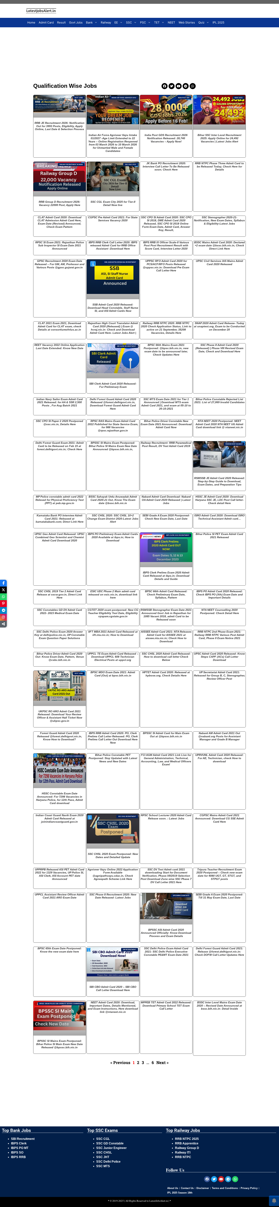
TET (157, 22)
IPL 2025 (218, 22)
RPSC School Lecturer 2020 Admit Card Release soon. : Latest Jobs (166, 817)
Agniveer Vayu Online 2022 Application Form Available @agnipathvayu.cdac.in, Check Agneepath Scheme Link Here (113, 874)
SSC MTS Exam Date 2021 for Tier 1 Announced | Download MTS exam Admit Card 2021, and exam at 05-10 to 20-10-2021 (166, 404)
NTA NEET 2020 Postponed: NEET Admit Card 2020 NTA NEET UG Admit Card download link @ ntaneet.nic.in (219, 424)
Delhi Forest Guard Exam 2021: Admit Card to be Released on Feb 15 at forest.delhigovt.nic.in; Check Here (59, 446)
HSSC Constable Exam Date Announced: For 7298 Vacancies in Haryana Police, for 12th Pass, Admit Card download (59, 798)
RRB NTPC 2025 (187, 1138)
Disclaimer (202, 1188)
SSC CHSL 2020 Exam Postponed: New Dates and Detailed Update (113, 855)
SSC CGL (103, 1138)
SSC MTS (103, 1166)
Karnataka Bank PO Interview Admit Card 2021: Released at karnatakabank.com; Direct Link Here (60, 518)
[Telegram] (186, 86)
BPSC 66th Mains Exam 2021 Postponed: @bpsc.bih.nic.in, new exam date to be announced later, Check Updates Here (166, 349)
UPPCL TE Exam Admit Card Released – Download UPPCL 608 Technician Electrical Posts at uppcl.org (112, 657)
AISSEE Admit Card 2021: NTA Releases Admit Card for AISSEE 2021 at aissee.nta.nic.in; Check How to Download (166, 636)
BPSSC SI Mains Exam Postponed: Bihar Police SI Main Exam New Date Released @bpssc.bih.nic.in (59, 1044)
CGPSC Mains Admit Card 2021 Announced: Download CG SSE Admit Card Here (219, 818)
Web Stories (187, 22)
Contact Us (187, 1188)
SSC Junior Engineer (111, 1148)
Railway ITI (182, 1152)
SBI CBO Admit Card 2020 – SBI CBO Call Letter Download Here (112, 988)
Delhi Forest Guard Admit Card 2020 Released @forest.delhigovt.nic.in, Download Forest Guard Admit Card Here (113, 404)
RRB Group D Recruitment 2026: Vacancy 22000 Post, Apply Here (59, 203)
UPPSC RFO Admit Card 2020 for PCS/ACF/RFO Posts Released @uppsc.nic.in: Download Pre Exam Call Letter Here (166, 265)
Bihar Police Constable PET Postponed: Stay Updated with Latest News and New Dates (113, 758)
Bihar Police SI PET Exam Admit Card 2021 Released (219, 535)
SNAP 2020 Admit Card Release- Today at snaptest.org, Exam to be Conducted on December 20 (219, 326)
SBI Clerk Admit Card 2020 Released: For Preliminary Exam (112, 385)
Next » (162, 1062)
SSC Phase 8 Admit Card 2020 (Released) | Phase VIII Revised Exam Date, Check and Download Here (219, 348)
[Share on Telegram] (3, 610)
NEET (171, 22)
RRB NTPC (183, 1157)
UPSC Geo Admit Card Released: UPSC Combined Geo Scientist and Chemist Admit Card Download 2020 (59, 537)
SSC (129, 22)
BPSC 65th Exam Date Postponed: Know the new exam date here (60, 950)
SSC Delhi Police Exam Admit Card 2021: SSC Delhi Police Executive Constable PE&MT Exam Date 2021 (166, 951)
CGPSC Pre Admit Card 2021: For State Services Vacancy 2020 (113, 219)
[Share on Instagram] (3, 617)
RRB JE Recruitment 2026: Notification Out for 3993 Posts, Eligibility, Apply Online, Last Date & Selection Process (59, 126)
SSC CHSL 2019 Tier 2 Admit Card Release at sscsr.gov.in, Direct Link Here (59, 594)
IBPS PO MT (19, 1148)
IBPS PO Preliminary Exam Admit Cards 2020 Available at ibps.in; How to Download (113, 537)
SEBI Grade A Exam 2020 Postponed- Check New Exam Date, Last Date (166, 517)
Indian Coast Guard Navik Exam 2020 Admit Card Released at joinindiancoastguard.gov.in (60, 818)
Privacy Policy (249, 1188)
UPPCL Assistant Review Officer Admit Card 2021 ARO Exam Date (59, 896)
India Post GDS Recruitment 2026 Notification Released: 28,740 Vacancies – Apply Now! (166, 138)
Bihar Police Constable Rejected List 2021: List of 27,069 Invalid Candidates (219, 401)
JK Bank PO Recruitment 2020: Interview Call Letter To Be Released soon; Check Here (166, 166)
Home (31, 22)
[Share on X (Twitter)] (3, 590)
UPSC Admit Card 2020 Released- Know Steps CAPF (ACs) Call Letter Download (219, 657)
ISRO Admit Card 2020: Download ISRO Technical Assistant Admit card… (219, 517)
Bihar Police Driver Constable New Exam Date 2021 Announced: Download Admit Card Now (166, 424)
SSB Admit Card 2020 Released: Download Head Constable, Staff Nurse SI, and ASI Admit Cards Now (113, 308)
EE (116, 22)
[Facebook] (165, 86)
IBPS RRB (19, 1157)
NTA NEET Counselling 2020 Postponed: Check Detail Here (219, 611)
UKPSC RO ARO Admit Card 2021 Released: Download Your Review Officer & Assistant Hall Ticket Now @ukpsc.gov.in (59, 716)
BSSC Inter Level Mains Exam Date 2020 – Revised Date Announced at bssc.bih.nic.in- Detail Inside (219, 1005)
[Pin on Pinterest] (3, 603)
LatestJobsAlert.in (158, 1200)
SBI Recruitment (23, 1138)
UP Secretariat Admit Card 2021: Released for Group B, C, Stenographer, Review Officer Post (219, 675)
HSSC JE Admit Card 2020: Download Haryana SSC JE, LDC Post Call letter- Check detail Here (219, 500)
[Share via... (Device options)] (3, 624)
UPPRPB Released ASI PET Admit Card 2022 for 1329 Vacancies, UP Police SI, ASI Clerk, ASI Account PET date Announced (59, 874)
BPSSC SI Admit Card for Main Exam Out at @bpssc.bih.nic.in (166, 735)
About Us (172, 1188)
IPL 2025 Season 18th (179, 1192)
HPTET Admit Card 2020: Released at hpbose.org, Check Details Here (166, 674)
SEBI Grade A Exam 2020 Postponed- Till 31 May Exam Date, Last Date (219, 896)
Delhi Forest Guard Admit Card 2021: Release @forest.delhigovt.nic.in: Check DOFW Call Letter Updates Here (219, 951)
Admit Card (46, 22)
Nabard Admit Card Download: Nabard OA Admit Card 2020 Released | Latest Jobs (166, 500)
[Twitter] (172, 86)
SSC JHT (103, 1157)
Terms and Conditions (225, 1188)
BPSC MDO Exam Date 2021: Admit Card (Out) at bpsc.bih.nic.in (113, 674)
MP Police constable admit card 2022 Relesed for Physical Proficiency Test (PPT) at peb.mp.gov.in (59, 500)
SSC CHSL (104, 1152)
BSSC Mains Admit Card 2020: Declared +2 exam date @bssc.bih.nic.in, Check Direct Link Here (219, 245)
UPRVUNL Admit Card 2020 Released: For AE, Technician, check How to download (219, 758)
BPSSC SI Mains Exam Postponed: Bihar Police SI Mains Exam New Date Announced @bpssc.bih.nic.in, (113, 446)
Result (61, 22)
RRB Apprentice (186, 1143)
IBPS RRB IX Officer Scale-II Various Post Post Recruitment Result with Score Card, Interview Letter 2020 (166, 245)
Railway (106, 22)
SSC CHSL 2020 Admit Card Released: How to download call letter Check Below (166, 657)
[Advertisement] (116, 55)
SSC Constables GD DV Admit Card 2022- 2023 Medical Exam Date (59, 611)
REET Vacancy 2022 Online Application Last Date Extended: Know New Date (59, 346)
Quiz (201, 22)
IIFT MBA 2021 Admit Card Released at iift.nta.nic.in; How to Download (113, 633)
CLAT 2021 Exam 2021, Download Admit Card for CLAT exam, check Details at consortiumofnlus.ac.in (59, 326)
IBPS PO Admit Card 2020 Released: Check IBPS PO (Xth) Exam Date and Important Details (219, 594)
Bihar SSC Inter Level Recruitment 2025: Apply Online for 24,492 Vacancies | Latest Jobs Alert (219, 138)
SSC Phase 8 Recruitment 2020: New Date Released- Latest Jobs (112, 896)
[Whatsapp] (193, 86)
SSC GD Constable (110, 1143)
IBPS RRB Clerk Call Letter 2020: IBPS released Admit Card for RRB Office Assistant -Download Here (113, 245)
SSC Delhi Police (108, 1161)
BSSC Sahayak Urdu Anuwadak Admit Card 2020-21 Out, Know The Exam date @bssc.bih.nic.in (113, 500)
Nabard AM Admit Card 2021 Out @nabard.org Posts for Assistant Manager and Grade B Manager (219, 736)
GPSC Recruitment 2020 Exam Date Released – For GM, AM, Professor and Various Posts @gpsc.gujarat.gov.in (59, 264)
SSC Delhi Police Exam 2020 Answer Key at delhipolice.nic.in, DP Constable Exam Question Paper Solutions (59, 635)
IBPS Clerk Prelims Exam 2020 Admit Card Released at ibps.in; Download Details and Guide (166, 575)
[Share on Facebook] (3, 583)
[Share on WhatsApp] (3, 596)
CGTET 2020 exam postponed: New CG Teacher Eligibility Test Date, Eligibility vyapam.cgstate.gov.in (113, 613)
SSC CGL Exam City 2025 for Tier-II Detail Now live (113, 203)
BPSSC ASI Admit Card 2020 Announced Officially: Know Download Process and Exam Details (166, 933)
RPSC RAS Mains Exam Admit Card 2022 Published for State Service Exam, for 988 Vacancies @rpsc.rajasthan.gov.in (113, 425)
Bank (89, 22)
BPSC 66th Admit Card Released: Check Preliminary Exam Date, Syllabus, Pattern (166, 594)
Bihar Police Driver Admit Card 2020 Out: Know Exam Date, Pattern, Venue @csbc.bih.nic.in (59, 657)
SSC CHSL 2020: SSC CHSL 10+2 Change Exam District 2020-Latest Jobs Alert (112, 518)
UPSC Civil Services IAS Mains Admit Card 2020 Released (219, 262)
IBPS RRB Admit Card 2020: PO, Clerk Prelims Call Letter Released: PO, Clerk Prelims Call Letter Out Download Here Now (113, 738)
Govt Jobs (76, 22)
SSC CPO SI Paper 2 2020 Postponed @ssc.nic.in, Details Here (59, 422)
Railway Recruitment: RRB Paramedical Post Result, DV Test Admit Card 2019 (166, 444)
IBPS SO (17, 1152)
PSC (143, 22)
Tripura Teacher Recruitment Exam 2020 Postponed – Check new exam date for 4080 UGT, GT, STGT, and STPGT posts (219, 874)
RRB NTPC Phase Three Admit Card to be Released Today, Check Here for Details (219, 166)
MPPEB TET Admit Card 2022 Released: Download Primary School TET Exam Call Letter (166, 1005)
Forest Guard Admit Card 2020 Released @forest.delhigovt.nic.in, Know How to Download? (59, 736)
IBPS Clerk (19, 1143)
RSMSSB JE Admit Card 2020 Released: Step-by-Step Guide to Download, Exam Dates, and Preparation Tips (219, 481)
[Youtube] (179, 86)
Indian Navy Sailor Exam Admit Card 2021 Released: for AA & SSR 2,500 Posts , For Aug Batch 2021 (59, 402)
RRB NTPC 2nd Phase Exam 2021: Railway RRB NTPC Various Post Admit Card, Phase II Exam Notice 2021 (219, 635)
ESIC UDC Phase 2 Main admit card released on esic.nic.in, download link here (112, 594)
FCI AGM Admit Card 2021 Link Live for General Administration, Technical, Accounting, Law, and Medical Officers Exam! (166, 759)
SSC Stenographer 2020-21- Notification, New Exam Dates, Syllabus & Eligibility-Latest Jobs (219, 220)
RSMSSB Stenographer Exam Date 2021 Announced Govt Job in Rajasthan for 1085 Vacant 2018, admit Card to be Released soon (166, 614)
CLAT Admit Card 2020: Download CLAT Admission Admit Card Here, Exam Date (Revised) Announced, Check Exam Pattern (59, 222)
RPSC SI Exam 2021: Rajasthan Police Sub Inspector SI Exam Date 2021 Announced (59, 245)
